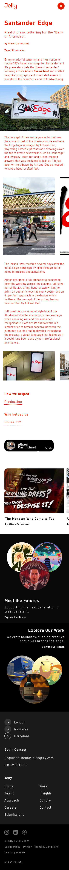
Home (9, 786)
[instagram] (46, 448)
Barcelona (18, 736)
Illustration (18, 50)
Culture (45, 800)
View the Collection (12, 625)
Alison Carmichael (18, 43)
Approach (11, 800)
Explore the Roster (11, 536)
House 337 (12, 422)
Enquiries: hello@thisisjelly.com (29, 757)
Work (43, 786)
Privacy (27, 846)
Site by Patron (13, 861)
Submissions (14, 814)
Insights (45, 793)
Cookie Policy (12, 846)
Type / (8, 50)
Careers (10, 807)
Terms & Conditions (47, 846)
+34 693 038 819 (16, 765)
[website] (50, 448)
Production (13, 401)
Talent (9, 793)
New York (18, 729)
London (16, 722)
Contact (45, 807)
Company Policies (15, 852)
